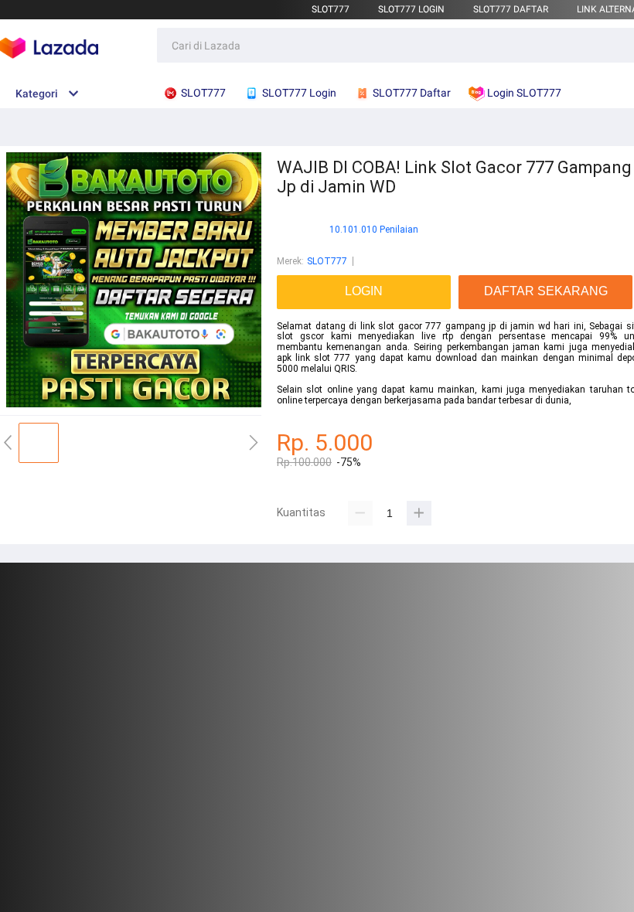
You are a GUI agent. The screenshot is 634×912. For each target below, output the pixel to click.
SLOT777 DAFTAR (510, 9)
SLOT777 (330, 9)
